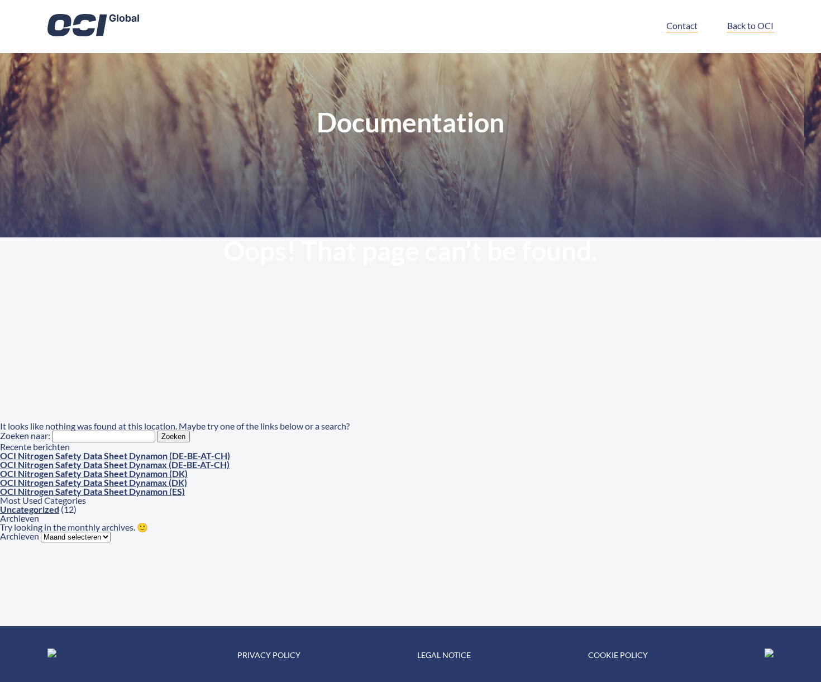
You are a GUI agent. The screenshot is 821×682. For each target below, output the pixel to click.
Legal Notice (444, 655)
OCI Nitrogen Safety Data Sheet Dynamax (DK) (93, 482)
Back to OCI (750, 25)
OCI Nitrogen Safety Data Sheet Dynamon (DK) (94, 473)
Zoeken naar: (25, 435)
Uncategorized (29, 509)
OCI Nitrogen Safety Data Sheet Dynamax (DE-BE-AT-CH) (115, 464)
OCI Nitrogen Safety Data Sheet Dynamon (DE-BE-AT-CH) (115, 455)
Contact (682, 25)
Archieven (19, 536)
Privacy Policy (268, 655)
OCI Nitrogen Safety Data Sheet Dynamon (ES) (92, 491)
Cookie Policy (618, 655)
